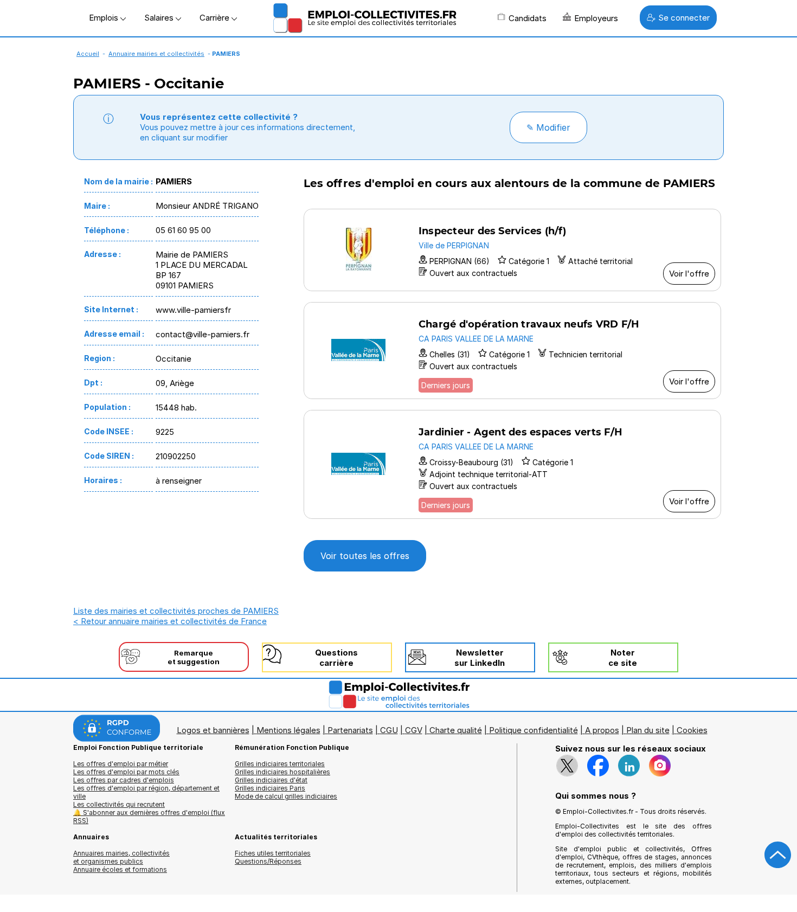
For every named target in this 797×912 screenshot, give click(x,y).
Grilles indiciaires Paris (270, 788)
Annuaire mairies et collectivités (156, 53)
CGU (389, 730)
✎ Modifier (548, 127)
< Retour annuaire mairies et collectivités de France (170, 621)
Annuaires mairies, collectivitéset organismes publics (121, 857)
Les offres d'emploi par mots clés (126, 772)
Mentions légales (288, 730)
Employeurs (596, 18)
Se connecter (684, 17)
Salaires (160, 17)
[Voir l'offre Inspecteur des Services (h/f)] (512, 250)
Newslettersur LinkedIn (479, 657)
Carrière (216, 17)
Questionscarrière (336, 657)
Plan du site (648, 730)
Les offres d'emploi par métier (120, 764)
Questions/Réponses (268, 861)
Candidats (528, 18)
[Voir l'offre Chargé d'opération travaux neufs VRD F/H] (512, 351)
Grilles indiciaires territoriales (280, 764)
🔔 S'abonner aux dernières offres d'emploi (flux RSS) (149, 816)
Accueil (87, 53)
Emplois (104, 17)
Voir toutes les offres (364, 555)
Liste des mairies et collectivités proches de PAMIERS (176, 611)
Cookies (692, 730)
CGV (413, 730)
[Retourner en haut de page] (778, 855)
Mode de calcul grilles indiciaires (286, 796)
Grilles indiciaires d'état (271, 780)
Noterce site (622, 657)
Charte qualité (455, 730)
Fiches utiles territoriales (273, 853)
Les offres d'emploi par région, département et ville (146, 792)
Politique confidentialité (533, 730)
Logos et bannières (213, 730)
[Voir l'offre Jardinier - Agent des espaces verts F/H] (512, 464)
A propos (602, 730)
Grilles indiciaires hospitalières (282, 772)
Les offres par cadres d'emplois (123, 780)
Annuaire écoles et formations (120, 869)
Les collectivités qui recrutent (119, 804)
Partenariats (350, 730)
